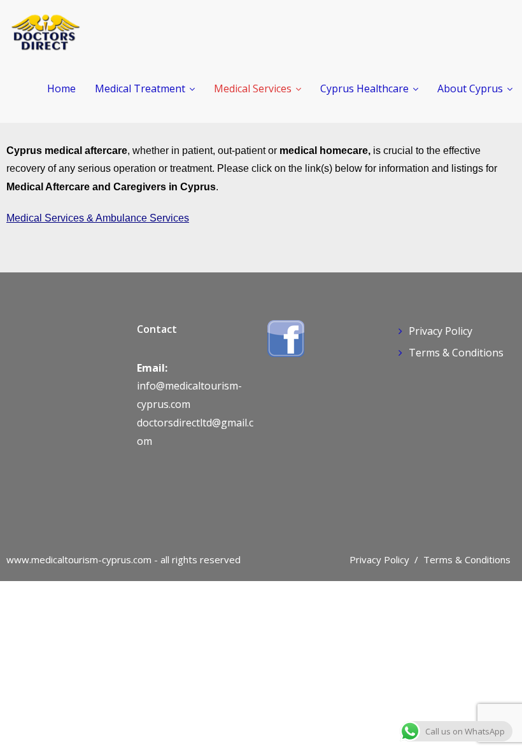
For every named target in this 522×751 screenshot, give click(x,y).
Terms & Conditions (456, 353)
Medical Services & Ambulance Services (97, 218)
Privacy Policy (440, 331)
